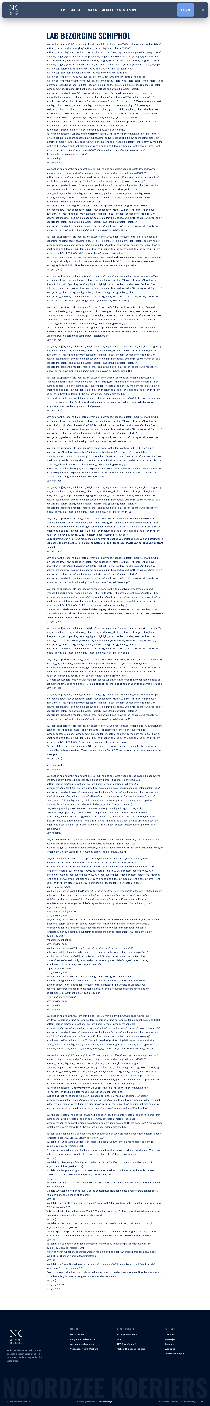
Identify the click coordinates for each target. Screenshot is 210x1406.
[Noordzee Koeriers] (13, 10)
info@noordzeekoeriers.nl (83, 1339)
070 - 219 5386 (77, 1335)
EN (203, 10)
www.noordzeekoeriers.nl (82, 1344)
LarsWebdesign (105, 1402)
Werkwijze (170, 1339)
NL (198, 10)
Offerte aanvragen (174, 1353)
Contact (185, 9)
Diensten (169, 1335)
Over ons (92, 9)
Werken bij (107, 9)
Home (64, 9)
